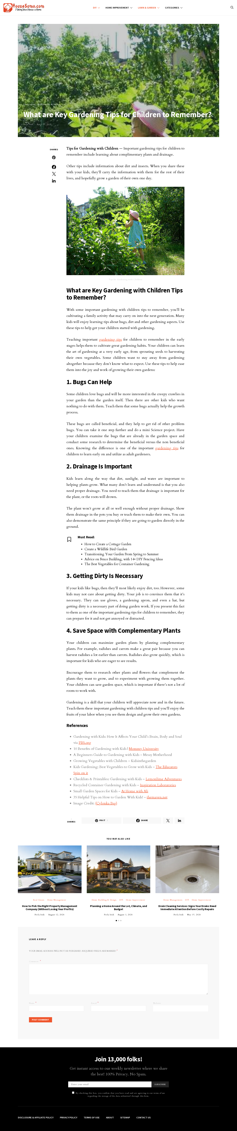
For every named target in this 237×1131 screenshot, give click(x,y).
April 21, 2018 (44, 124)
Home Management (56, 900)
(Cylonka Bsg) (106, 803)
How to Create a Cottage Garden (107, 544)
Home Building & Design (104, 900)
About (110, 1117)
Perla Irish (28, 124)
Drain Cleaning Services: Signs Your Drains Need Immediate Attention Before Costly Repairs (187, 907)
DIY (94, 7)
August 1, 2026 (125, 914)
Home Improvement (117, 7)
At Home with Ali (134, 791)
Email (95, 1003)
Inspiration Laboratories (158, 785)
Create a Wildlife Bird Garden (105, 549)
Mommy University (144, 748)
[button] (116, 920)
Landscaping (29, 104)
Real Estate (38, 900)
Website (157, 1003)
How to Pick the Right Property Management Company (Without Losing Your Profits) (49, 907)
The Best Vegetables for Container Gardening (116, 564)
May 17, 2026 (194, 914)
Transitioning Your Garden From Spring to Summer (121, 554)
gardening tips (110, 339)
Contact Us (143, 1117)
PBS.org (85, 742)
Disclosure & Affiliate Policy (35, 1117)
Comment (34, 961)
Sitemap (125, 1117)
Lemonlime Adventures (164, 779)
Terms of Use (92, 1117)
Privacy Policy (68, 1117)
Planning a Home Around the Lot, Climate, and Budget (118, 907)
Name (33, 1003)
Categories (172, 7)
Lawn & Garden (147, 7)
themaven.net (157, 797)
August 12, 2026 (56, 914)
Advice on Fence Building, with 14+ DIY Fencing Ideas (123, 559)
